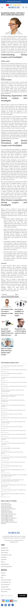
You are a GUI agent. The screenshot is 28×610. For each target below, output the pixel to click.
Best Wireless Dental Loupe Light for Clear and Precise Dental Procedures (14, 439)
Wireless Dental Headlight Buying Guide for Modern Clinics (13, 410)
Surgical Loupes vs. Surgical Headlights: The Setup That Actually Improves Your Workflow (12, 396)
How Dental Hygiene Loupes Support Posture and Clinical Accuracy (13, 378)
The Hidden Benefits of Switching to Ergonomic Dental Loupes (14, 417)
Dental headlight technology (7, 516)
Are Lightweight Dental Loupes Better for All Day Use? (12, 365)
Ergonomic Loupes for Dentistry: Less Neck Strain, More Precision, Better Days (12, 390)
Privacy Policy (4, 591)
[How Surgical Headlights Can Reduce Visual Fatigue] (21, 303)
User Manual (4, 557)
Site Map (3, 573)
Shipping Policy (4, 548)
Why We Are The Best (6, 579)
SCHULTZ (14, 532)
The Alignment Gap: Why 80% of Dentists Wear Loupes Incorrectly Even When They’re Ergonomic (12, 480)
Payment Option (4, 586)
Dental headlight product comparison (9, 518)
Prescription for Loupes (6, 554)
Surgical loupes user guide (6, 511)
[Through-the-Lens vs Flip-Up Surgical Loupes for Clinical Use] (21, 323)
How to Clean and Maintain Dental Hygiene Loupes (11, 465)
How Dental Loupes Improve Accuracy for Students (11, 414)
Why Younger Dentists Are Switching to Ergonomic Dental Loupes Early (13, 444)
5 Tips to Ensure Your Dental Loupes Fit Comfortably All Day (13, 489)
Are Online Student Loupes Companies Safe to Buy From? (13, 462)
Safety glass (3, 523)
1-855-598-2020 (12, 605)
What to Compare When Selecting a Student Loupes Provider (14, 386)
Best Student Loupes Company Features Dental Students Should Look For (13, 401)
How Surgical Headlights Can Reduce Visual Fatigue (11, 373)
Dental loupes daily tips (6, 506)
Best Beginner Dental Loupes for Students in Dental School (13, 430)
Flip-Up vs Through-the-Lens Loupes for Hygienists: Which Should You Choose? (13, 422)
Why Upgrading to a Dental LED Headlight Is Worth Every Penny (13, 494)
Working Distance (5, 564)
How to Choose (4, 552)
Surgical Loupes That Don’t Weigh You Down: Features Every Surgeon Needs (13, 485)
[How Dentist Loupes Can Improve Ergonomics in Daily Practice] (7, 303)
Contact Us (3, 575)
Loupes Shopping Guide (6, 566)
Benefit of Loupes (5, 550)
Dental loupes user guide (6, 504)
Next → (17, 294)
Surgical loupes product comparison (8, 514)
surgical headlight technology (7, 520)
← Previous (4, 294)
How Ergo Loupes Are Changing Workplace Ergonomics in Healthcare (13, 406)
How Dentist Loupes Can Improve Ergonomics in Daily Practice (14, 369)
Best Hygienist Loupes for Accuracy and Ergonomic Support (13, 434)
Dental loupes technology (6, 507)
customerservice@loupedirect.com (9, 605)
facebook (2, 605)
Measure (3, 561)
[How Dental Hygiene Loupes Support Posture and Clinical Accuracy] (7, 323)
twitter (5, 605)
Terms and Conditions (6, 589)
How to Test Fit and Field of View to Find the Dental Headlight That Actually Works (13, 458)
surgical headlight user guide (7, 519)
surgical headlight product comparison (9, 522)
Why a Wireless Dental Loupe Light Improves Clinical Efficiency (12, 453)
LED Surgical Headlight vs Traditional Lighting (10, 448)
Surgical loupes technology (7, 512)
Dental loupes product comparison (8, 508)
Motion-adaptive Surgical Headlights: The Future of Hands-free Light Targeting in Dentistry (14, 475)
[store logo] (14, 7)
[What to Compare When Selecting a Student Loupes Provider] (7, 342)
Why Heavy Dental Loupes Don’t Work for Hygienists (12, 426)
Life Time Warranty (5, 584)
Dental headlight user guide (7, 515)
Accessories (3, 559)
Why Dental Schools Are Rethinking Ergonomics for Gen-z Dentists (13, 470)
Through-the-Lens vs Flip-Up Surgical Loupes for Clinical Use (14, 382)
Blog (2, 577)
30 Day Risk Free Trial (6, 582)
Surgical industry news (5, 510)
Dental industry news (5, 503)
